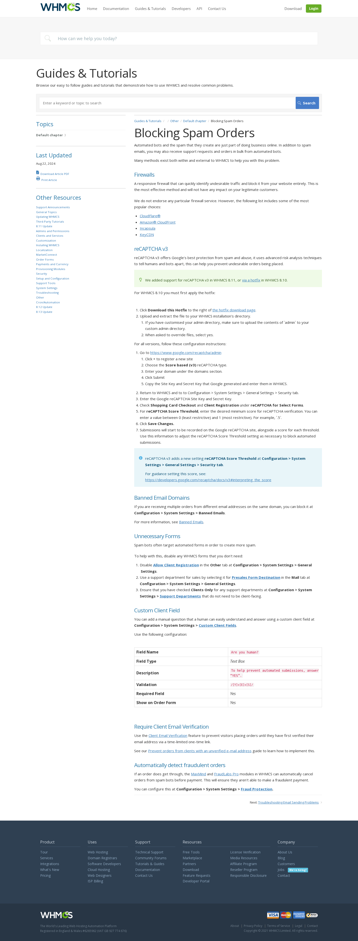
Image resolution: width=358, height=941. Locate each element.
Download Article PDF (54, 174)
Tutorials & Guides (149, 863)
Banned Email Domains (161, 498)
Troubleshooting (47, 292)
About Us (285, 852)
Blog (281, 858)
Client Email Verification (168, 735)
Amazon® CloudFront (158, 222)
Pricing (45, 875)
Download (293, 8)
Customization (46, 240)
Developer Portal (196, 881)
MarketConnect (46, 254)
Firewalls (144, 175)
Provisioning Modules (50, 269)
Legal (298, 926)
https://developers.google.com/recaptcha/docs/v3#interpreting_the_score (208, 479)
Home (92, 8)
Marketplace (192, 858)
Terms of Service (278, 926)
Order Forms (45, 259)
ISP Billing (95, 881)
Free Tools (191, 852)
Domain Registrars (102, 858)
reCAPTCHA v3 (151, 249)
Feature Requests (196, 875)
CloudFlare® (150, 215)
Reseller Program (243, 869)
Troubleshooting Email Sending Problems (288, 802)
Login (313, 8)
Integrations (49, 863)
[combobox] (179, 38)
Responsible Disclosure (248, 875)
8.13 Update (44, 312)
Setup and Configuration (52, 278)
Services (46, 858)
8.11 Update (44, 226)
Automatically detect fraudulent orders (179, 765)
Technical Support (149, 852)
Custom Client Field (157, 610)
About (234, 926)
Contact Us (217, 8)
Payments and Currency (52, 264)
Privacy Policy (253, 926)
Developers (181, 8)
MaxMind (198, 773)
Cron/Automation (48, 302)
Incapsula (147, 228)
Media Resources (243, 858)
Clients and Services (49, 235)
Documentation (116, 8)
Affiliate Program (243, 863)
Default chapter (194, 121)
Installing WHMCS (47, 245)
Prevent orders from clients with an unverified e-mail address (200, 750)
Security (41, 273)
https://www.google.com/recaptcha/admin (185, 352)
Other (174, 121)
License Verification (245, 852)
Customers (286, 863)
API (199, 8)
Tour (44, 852)
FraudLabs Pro (226, 773)
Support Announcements (53, 207)
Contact (284, 875)
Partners (189, 863)
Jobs (292, 869)
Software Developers (104, 863)
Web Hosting (98, 852)
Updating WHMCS (47, 216)
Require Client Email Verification (171, 727)
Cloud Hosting (99, 869)
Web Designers (100, 875)
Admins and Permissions (52, 231)
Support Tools (46, 283)
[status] (228, 278)
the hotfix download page (233, 310)
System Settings (46, 288)
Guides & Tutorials (150, 8)
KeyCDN (147, 234)
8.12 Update (44, 307)
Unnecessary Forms (157, 536)
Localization (44, 250)
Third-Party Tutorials (50, 221)
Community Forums (151, 858)
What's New (49, 869)
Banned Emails (191, 521)
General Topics (46, 212)
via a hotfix (251, 280)
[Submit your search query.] (47, 38)
